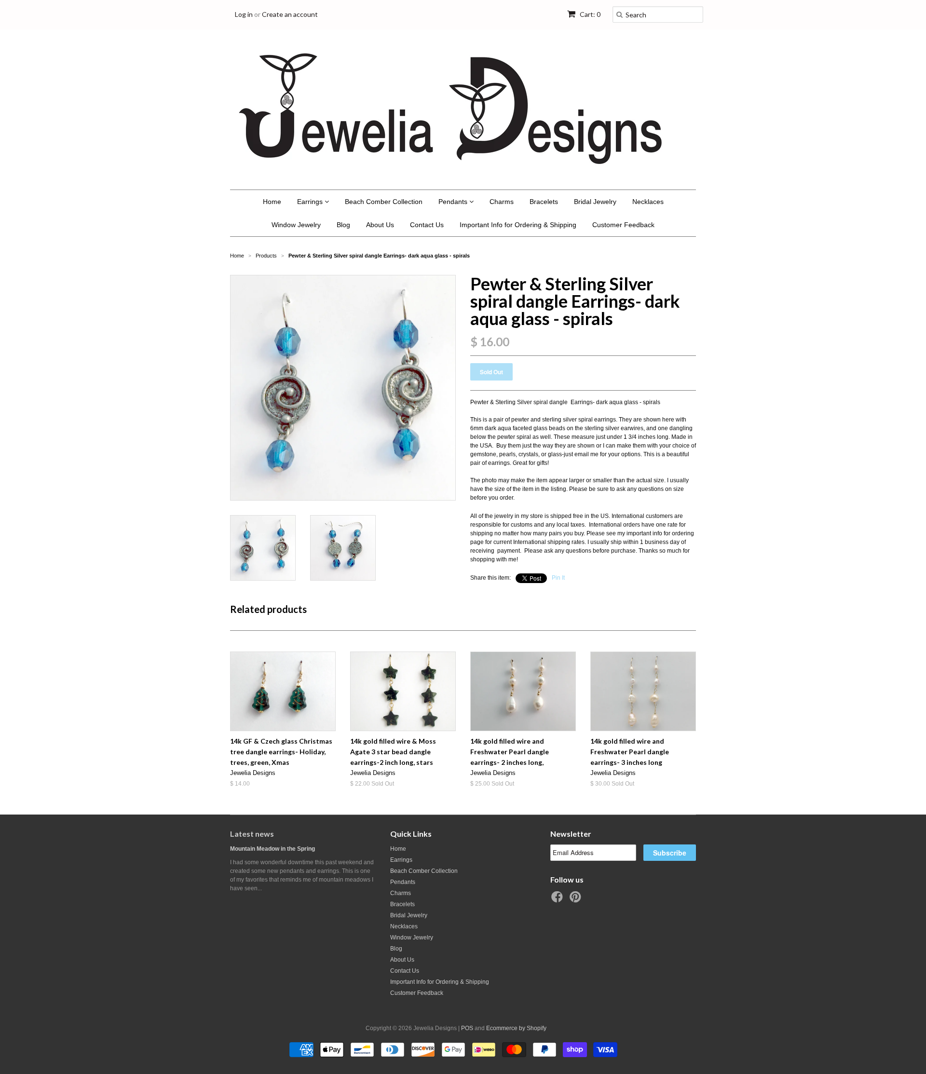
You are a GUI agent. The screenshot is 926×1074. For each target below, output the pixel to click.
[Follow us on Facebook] (558, 900)
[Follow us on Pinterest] (577, 900)
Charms (502, 201)
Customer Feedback (623, 225)
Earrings (311, 201)
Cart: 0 (589, 14)
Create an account (290, 14)
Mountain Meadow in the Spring (272, 848)
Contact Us (427, 225)
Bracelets (544, 201)
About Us (380, 225)
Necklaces (648, 201)
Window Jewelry (296, 225)
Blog (343, 225)
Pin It (558, 577)
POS (467, 1028)
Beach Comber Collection (383, 201)
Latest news (252, 833)
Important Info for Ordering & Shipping (518, 225)
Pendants (453, 201)
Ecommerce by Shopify (516, 1028)
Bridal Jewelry (595, 201)
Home (272, 201)
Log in (244, 14)
